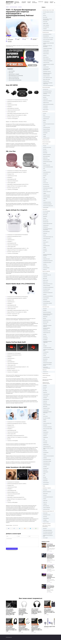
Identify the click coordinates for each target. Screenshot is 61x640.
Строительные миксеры (47, 459)
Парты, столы (45, 189)
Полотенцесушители (46, 127)
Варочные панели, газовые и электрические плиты (47, 314)
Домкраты (44, 97)
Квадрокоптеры (45, 23)
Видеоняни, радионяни (47, 154)
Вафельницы (45, 316)
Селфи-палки (45, 500)
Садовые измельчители (47, 446)
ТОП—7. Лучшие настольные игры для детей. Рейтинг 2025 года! (51, 546)
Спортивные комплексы (47, 202)
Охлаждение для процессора (47, 260)
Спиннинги (45, 28)
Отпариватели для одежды (47, 48)
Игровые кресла (45, 225)
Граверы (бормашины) (46, 404)
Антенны (44, 113)
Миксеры (44, 334)
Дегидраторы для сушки (47, 320)
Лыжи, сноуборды (46, 25)
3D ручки (44, 145)
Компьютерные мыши (46, 238)
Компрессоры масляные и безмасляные (47, 412)
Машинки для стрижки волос (48, 292)
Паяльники (45, 435)
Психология (45, 377)
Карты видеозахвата (46, 231)
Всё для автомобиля (46, 87)
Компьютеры (40, 1)
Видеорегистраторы (46, 95)
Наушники (8, 35)
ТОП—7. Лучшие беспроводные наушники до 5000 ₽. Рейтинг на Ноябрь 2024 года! (24, 628)
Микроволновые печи (46, 332)
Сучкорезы (45, 466)
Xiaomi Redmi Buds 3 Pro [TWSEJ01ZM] (16, 75)
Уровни (44, 473)
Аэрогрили (45, 308)
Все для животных (46, 139)
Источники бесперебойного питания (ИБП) (47, 229)
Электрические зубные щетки (48, 205)
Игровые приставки (46, 159)
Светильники (45, 132)
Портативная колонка (46, 514)
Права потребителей (46, 375)
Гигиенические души (46, 116)
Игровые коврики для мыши (47, 223)
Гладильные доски (46, 118)
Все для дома (45, 111)
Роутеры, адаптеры (46, 267)
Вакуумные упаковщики (47, 312)
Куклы (44, 177)
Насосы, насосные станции (47, 428)
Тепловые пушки (45, 468)
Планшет (44, 498)
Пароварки (45, 345)
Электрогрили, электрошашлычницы (46, 367)
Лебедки (44, 419)
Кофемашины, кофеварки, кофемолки (47, 326)
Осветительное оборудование (47, 533)
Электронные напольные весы (48, 85)
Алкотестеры (45, 273)
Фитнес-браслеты (46, 505)
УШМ (44, 475)
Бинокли (44, 15)
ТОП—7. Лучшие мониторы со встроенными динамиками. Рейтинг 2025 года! (51, 576)
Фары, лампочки (45, 109)
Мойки (44, 125)
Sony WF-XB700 (12, 71)
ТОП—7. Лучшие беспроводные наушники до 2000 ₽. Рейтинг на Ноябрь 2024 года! (36, 628)
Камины (44, 122)
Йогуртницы (45, 323)
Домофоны (45, 528)
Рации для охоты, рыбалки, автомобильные (47, 380)
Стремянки (45, 457)
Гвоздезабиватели (46, 399)
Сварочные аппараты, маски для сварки (48, 448)
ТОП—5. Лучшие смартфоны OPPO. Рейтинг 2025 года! (50, 566)
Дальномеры (45, 406)
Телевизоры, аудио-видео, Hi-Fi (16, 2)
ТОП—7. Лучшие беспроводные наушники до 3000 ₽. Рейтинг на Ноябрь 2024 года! (11, 628)
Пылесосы (44, 55)
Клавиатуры (45, 233)
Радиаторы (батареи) (46, 129)
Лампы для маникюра (46, 285)
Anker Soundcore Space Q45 (14, 78)
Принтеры (44, 264)
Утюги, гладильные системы (47, 77)
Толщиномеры (45, 107)
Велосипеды (45, 17)
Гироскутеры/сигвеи (46, 156)
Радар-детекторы (46, 102)
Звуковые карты (45, 221)
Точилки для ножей (46, 357)
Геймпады (44, 218)
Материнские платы (46, 245)
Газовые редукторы (46, 394)
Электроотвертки (46, 482)
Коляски (44, 170)
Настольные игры (46, 184)
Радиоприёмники (46, 518)
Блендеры (44, 310)
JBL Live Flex (11, 72)
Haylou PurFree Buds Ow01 (14, 77)
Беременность (45, 371)
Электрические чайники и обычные (47, 365)
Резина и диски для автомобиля (48, 104)
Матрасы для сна (46, 290)
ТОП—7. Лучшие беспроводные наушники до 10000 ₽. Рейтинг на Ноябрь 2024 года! (49, 611)
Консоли (44, 240)
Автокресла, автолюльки (47, 147)
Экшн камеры (45, 537)
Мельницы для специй (46, 330)
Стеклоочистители (46, 62)
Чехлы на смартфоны (46, 507)
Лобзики (44, 421)
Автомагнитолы (45, 89)
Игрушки (44, 163)
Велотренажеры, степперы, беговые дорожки (47, 19)
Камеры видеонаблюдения (47, 530)
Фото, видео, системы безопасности (47, 526)
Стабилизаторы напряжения (47, 60)
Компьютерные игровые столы (48, 236)
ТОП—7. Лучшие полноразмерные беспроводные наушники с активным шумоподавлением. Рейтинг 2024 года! (11, 611)
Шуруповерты (45, 480)
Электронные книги (46, 509)
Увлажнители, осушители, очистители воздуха (47, 73)
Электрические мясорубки (47, 362)
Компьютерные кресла (46, 172)
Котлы (44, 414)
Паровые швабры (46, 50)
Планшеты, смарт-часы (47, 191)
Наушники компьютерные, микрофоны (47, 255)
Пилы (44, 439)
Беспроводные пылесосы (47, 34)
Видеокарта (45, 216)
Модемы (44, 247)
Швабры (44, 136)
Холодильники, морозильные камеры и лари (47, 83)
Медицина (44, 369)
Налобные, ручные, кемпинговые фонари (48, 43)
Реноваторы (45, 442)
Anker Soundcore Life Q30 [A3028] (15, 80)
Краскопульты (45, 416)
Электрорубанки (46, 484)
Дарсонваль (45, 278)
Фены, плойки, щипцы (46, 79)
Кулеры (44, 243)
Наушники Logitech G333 (49, 626)
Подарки (44, 193)
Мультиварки (45, 339)
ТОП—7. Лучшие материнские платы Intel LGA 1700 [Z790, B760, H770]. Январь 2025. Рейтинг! (50, 556)
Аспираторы (45, 276)
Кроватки (44, 175)
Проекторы (45, 516)
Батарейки (45, 385)
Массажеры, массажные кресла (48, 287)
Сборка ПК (45, 269)
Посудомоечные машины (47, 347)
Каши (44, 168)
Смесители (45, 450)
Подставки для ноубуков (47, 262)
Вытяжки (44, 318)
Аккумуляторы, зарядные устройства (47, 93)
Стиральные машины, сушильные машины (48, 65)
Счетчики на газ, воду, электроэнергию (46, 69)
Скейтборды (45, 198)
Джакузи (44, 120)
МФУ (44, 252)
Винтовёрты (45, 390)
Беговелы (44, 149)
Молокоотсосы (45, 182)
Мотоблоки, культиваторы (47, 426)
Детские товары (45, 143)
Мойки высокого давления (47, 100)
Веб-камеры (45, 214)
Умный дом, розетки (46, 75)
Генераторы (45, 401)
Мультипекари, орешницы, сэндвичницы (47, 342)
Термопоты (45, 353)
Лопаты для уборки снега (47, 423)
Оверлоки (44, 294)
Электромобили (45, 207)
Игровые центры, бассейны (47, 161)
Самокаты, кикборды (46, 196)
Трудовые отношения (46, 523)
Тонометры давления (46, 301)
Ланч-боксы (45, 179)
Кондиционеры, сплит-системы (48, 37)
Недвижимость (45, 373)
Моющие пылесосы (46, 41)
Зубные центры (45, 280)
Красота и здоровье (46, 271)
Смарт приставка (46, 521)
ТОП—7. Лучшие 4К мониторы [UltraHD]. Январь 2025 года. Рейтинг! (50, 587)
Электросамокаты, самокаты (47, 30)
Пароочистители (46, 53)
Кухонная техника (46, 306)
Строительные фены (46, 464)
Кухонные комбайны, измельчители (46, 328)
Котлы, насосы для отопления (48, 39)
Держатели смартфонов (47, 491)
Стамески (44, 454)
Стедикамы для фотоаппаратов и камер (48, 535)
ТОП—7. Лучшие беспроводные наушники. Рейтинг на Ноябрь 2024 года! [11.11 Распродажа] (36, 611)
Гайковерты (45, 397)
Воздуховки (45, 392)
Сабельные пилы (45, 444)
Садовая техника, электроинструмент (46, 383)
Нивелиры (44, 430)
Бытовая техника (46, 32)
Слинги (44, 200)
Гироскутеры (45, 21)
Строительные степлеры (47, 461)
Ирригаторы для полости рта (47, 283)
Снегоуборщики (45, 452)
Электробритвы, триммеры (47, 303)
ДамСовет (10, 2)
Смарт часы (45, 502)
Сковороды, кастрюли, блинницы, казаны (48, 350)
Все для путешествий (46, 141)
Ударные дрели (45, 471)
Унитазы (44, 134)
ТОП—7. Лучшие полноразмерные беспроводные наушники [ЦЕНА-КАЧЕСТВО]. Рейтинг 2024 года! (23, 611)
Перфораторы (45, 437)
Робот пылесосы (45, 57)
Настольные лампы (46, 186)
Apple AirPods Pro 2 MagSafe (14, 74)
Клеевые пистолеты (46, 408)
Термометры (45, 299)
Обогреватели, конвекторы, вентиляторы (47, 46)
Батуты (44, 13)
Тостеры (44, 355)
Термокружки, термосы (47, 71)
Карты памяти (45, 493)
